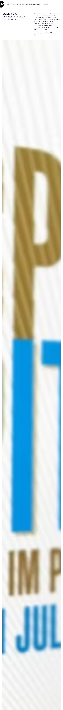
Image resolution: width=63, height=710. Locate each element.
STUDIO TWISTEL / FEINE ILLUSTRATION (16, 4)
